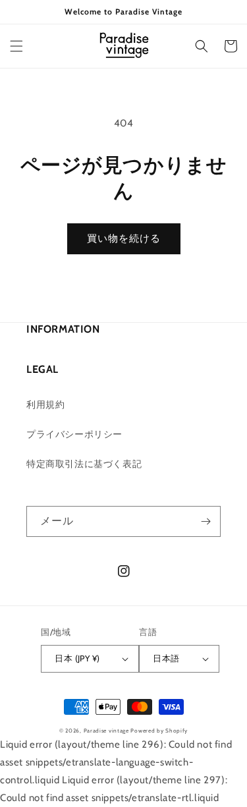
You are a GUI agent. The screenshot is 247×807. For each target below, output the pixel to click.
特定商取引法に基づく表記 (84, 464)
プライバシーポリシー (74, 434)
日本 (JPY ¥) (77, 658)
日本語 (166, 658)
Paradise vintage (106, 730)
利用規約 (45, 404)
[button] (16, 46)
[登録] (205, 521)
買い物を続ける (124, 238)
